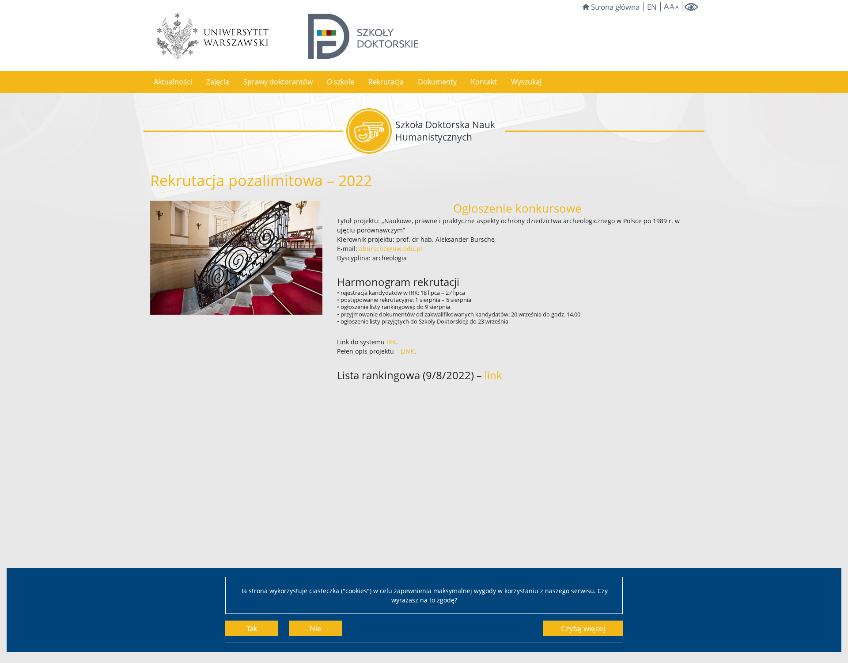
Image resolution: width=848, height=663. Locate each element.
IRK (391, 342)
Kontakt (484, 81)
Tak (251, 628)
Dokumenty (437, 81)
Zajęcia (217, 81)
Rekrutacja (386, 81)
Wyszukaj (526, 81)
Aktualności (173, 81)
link (493, 375)
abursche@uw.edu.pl (390, 248)
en (652, 6)
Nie (316, 628)
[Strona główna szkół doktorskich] (363, 36)
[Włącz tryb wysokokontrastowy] (691, 7)
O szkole (340, 81)
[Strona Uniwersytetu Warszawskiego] (212, 36)
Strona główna (615, 6)
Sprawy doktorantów (278, 81)
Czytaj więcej (583, 628)
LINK (407, 351)
